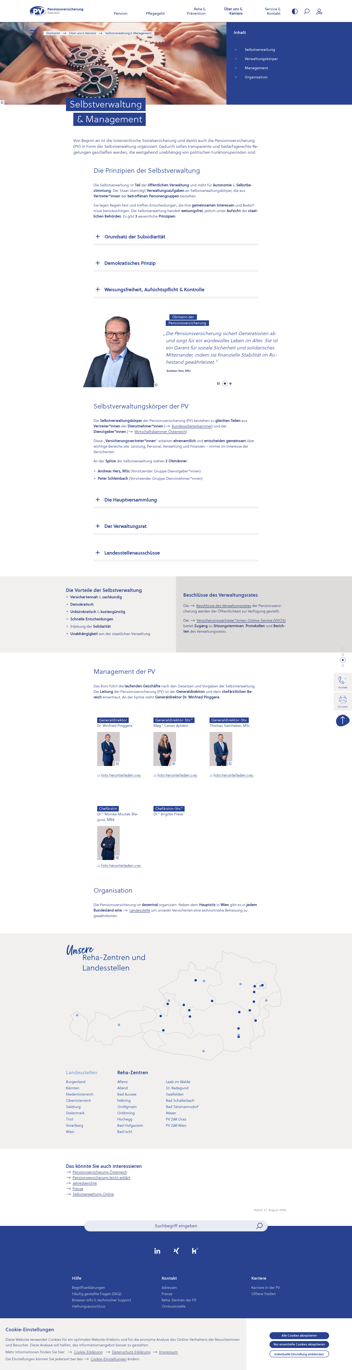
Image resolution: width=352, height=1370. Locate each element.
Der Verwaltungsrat (125, 526)
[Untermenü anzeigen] (33, 33)
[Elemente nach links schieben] (52, 350)
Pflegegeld (155, 13)
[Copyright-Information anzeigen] (2, 102)
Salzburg (73, 1106)
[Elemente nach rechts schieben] (300, 350)
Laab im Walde (178, 1081)
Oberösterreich (78, 1100)
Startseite (53, 33)
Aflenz (122, 1081)
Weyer (171, 1113)
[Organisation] (343, 665)
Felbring (124, 1100)
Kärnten (72, 1088)
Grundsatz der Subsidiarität (134, 236)
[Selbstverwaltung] (343, 649)
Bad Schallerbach (180, 1100)
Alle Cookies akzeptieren (299, 1335)
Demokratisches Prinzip (130, 263)
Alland (122, 1088)
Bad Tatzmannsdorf (182, 1106)
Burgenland (75, 1081)
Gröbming (126, 1113)
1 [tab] (225, 383)
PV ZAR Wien (176, 1125)
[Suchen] (260, 1226)
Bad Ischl (124, 1131)
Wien (70, 1131)
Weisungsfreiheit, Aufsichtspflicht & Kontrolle (154, 289)
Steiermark (75, 1113)
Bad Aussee (126, 1094)
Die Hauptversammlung (130, 499)
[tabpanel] (176, 350)
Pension (120, 13)
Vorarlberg (74, 1125)
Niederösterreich (80, 1094)
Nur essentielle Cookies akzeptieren (299, 1344)
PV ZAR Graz (176, 1119)
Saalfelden (175, 1094)
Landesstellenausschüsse (132, 553)
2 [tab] (230, 383)
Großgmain (127, 1106)
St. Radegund (177, 1088)
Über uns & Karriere (233, 11)
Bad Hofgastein (130, 1125)
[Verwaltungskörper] (343, 654)
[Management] (343, 660)
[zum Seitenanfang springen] (343, 719)
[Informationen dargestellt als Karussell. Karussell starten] (218, 383)
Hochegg (124, 1119)
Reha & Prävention (196, 11)
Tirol (69, 1119)
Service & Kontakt (272, 11)
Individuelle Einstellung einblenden (299, 1354)
